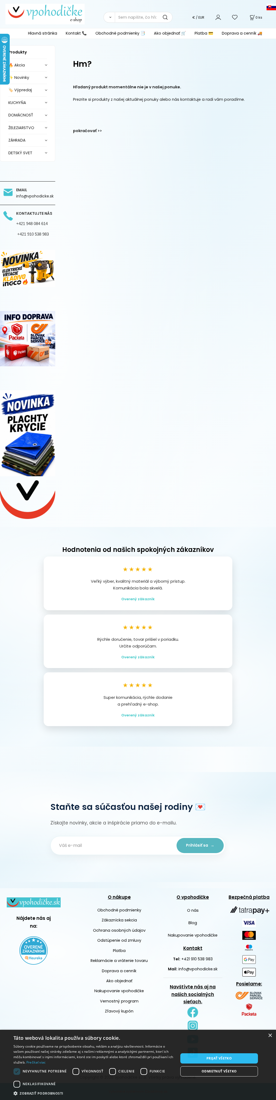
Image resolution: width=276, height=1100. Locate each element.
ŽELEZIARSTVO (21, 127)
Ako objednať (119, 981)
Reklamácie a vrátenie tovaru (119, 960)
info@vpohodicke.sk (198, 969)
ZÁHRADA (17, 140)
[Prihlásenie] (218, 17)
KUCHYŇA (17, 102)
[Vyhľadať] (109, 17)
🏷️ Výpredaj (20, 90)
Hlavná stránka (42, 33)
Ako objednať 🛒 (170, 33)
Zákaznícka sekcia (119, 920)
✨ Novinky (18, 77)
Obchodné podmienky (119, 910)
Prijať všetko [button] (219, 1058)
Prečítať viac (36, 1062)
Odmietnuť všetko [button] (219, 1071)
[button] (93, 1093)
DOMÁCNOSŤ (20, 115)
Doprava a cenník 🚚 (242, 33)
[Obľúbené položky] (235, 17)
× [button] (270, 1036)
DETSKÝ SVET (20, 153)
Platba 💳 (204, 33)
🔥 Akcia (16, 65)
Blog (192, 922)
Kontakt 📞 (76, 33)
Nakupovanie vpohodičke (119, 991)
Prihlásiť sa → (200, 845)
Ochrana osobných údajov (119, 930)
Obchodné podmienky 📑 (120, 33)
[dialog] (138, 1065)
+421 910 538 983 (197, 959)
